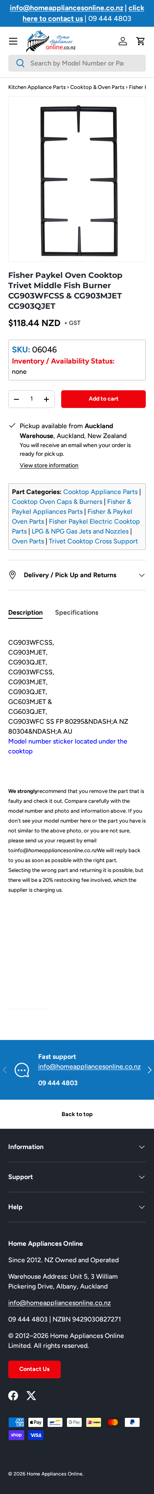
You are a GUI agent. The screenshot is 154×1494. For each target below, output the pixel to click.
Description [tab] (25, 612)
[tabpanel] (77, 820)
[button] (141, 41)
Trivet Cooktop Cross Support (93, 541)
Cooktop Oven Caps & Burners (57, 502)
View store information (49, 465)
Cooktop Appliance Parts (100, 492)
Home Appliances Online (55, 1474)
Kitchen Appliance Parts (37, 87)
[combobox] (77, 63)
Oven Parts (28, 541)
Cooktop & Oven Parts (97, 87)
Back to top (77, 1114)
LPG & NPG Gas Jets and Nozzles (80, 531)
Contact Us (34, 1369)
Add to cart (104, 398)
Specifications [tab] (76, 612)
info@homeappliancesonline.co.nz (89, 1066)
